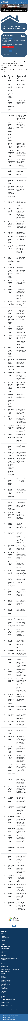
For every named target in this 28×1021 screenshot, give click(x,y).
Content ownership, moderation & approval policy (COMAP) (12, 978)
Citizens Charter (4, 951)
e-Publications (3, 967)
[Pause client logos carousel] (15, 926)
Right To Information (5, 948)
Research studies (4, 966)
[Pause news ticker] (24, 36)
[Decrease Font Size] (18, 2)
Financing (3, 936)
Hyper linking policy (4, 983)
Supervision (3, 934)
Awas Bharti (3, 965)
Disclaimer (3, 956)
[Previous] (1, 918)
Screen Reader (25, 1)
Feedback (3, 973)
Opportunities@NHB (5, 937)
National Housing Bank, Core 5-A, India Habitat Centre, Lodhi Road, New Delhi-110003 (9, 998)
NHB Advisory (3, 955)
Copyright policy (4, 985)
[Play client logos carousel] (13, 926)
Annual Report (3, 963)
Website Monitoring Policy (6, 984)
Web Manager (3, 991)
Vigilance (3, 952)
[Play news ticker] (22, 36)
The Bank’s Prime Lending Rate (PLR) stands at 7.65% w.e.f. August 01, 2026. (13, 51)
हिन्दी (21, 2)
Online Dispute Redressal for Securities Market (10, 958)
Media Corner (3, 941)
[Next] (26, 918)
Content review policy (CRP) (6, 980)
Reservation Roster (4, 954)
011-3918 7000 (6, 1002)
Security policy (4, 987)
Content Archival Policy (5, 981)
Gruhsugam (3, 959)
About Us (3, 933)
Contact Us (3, 944)
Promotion (3, 940)
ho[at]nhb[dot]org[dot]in (7, 1005)
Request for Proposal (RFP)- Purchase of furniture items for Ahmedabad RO (13, 38)
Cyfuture (15, 1019)
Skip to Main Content (20, 1)
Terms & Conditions (4, 989)
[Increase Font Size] (20, 2)
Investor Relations (4, 943)
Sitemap (2, 976)
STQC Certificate (4, 950)
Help (2, 974)
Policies (2, 992)
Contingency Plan (4, 988)
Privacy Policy (3, 977)
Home (3, 9)
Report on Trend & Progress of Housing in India (10, 969)
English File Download (8, 44)
